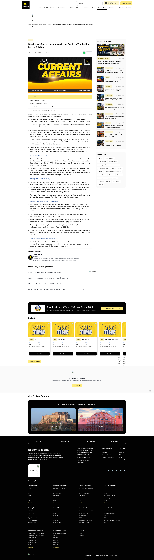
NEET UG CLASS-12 (33, 538)
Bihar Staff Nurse (32, 520)
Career (121, 457)
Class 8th (55, 515)
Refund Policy (99, 555)
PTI (29, 500)
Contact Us (122, 460)
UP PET (80, 518)
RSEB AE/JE (56, 542)
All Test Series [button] (62, 8)
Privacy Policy (88, 555)
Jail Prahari (56, 498)
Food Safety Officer (109, 511)
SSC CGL (81, 491)
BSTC (29, 498)
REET (29, 488)
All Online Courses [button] (49, 8)
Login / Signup (126, 3)
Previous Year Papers (108, 457)
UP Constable (82, 515)
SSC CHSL (81, 498)
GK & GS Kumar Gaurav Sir (86, 488)
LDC (54, 500)
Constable (56, 495)
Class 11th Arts (57, 522)
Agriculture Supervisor (110, 513)
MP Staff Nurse (32, 522)
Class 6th (55, 511)
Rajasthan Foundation (59, 488)
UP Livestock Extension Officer (87, 511)
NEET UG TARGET (32, 540)
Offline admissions (107, 455)
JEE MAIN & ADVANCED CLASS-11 (36, 533)
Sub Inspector (57, 493)
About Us (121, 452)
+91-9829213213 (112, 4)
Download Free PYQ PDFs (112, 308)
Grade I (30, 495)
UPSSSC (106, 515)
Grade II (30, 493)
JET (105, 518)
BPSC (105, 500)
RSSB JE (55, 540)
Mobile (80, 533)
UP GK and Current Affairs (85, 520)
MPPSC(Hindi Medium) (109, 495)
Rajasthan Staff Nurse (34, 518)
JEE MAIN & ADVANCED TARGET (36, 535)
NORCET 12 (31, 513)
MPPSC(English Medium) (110, 498)
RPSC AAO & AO (108, 522)
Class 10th (56, 520)
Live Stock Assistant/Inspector (112, 520)
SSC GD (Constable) (84, 493)
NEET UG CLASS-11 (33, 542)
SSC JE (55, 535)
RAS (54, 491)
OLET (29, 545)
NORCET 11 (30, 511)
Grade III (30, 491)
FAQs (120, 455)
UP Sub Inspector (83, 513)
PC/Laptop (81, 535)
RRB (29, 515)
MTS (80, 500)
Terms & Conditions (111, 555)
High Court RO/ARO (84, 522)
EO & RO (106, 491)
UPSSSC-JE (56, 538)
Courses (104, 452)
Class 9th (55, 518)
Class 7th (55, 513)
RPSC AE (55, 545)
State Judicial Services (59, 533)
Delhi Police (82, 495)
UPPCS (105, 493)
